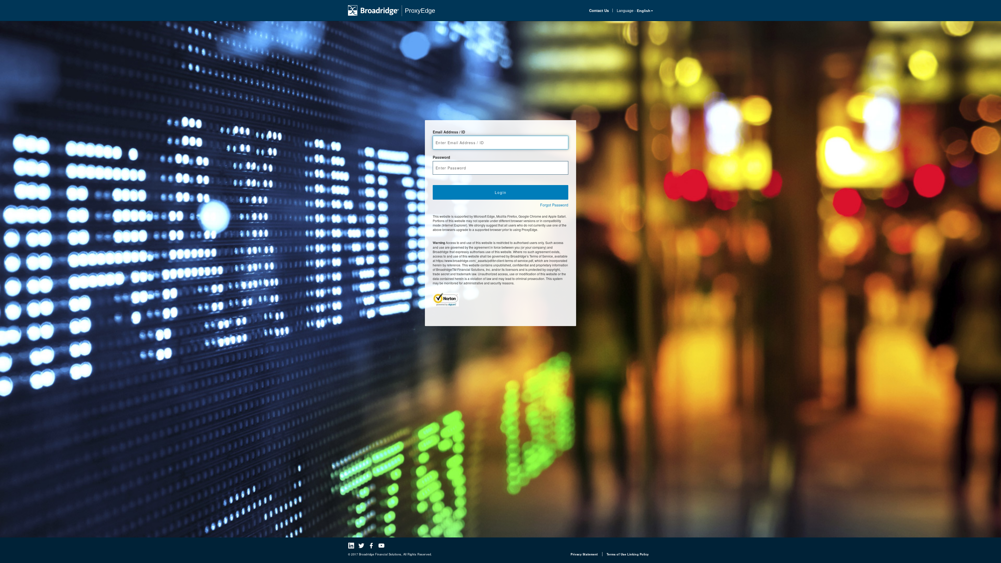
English (643, 11)
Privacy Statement (584, 554)
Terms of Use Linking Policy (628, 554)
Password (441, 157)
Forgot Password (554, 204)
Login (500, 192)
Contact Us (599, 10)
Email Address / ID (449, 131)
